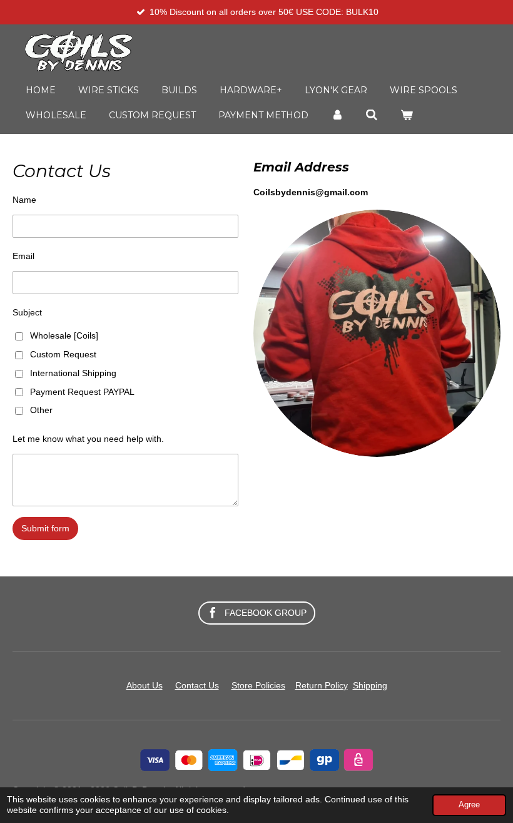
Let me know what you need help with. (88, 439)
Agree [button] (469, 804)
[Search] (372, 115)
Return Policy (321, 685)
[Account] (337, 115)
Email (23, 256)
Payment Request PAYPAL (82, 392)
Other (41, 410)
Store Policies (258, 685)
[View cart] (406, 115)
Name (24, 200)
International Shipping (73, 373)
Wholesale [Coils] (64, 335)
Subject (27, 312)
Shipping (370, 685)
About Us (144, 685)
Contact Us (197, 685)
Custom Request (63, 354)
